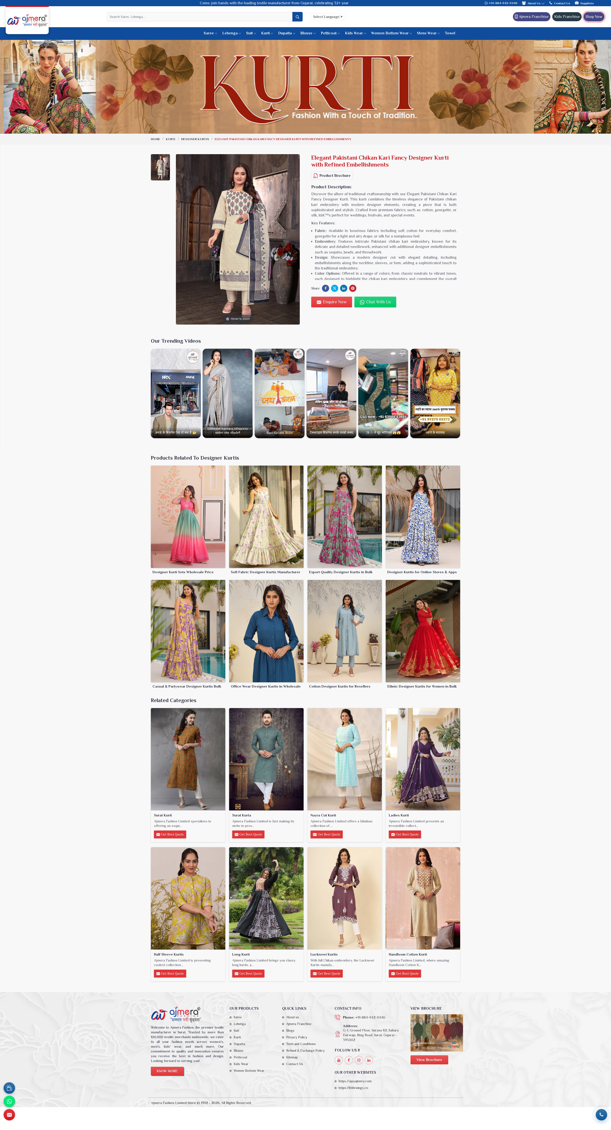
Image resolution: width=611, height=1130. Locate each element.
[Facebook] (349, 1060)
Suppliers (587, 3)
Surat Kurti (163, 815)
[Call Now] (601, 1114)
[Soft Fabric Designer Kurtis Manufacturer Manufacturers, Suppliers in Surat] (266, 517)
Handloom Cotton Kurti (408, 954)
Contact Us (562, 3)
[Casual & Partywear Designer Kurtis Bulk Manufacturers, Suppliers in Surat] (188, 631)
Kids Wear (354, 33)
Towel (450, 33)
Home (155, 139)
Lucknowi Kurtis (324, 954)
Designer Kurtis (195, 139)
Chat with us (378, 302)
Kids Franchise (567, 17)
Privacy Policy (296, 1037)
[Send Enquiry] (9, 1114)
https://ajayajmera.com (355, 1081)
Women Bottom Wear (390, 33)
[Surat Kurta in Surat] (266, 759)
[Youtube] (339, 1060)
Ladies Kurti (399, 815)
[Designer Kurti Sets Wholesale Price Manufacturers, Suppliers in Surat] (188, 517)
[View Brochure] (437, 1032)
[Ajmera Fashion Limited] (27, 20)
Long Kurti (241, 954)
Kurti (265, 33)
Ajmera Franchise (533, 17)
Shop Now (593, 17)
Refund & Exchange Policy (305, 1050)
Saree (209, 33)
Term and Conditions (301, 1044)
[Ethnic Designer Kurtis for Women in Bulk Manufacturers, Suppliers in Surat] (423, 631)
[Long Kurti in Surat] (266, 898)
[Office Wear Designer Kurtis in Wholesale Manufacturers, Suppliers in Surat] (266, 631)
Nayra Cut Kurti (323, 815)
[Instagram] (359, 1060)
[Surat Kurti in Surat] (188, 759)
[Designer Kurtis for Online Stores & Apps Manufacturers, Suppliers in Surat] (423, 517)
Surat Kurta (241, 815)
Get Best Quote (172, 834)
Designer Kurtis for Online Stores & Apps (422, 572)
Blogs (290, 1030)
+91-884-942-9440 (502, 3)
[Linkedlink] (369, 1060)
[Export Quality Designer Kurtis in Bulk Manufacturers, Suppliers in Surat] (344, 517)
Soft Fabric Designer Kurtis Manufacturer (265, 572)
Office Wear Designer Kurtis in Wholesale (266, 686)
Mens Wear (427, 33)
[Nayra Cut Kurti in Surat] (344, 759)
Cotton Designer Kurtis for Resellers (339, 686)
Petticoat (329, 33)
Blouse (306, 33)
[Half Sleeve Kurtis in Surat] (188, 898)
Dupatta (285, 33)
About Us (534, 3)
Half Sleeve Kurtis (169, 954)
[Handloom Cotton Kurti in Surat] (423, 898)
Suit (249, 33)
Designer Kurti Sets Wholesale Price (183, 572)
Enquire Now (334, 302)
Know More (167, 1071)
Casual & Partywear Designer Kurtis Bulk (187, 686)
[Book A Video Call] (9, 1088)
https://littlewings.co (353, 1088)
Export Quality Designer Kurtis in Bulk (341, 572)
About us (292, 1017)
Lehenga (230, 33)
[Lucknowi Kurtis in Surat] (344, 898)
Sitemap (292, 1057)
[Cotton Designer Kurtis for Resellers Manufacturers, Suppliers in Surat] (344, 631)
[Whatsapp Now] (9, 1101)
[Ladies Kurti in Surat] (423, 759)
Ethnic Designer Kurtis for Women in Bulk (422, 686)
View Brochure (429, 1060)
